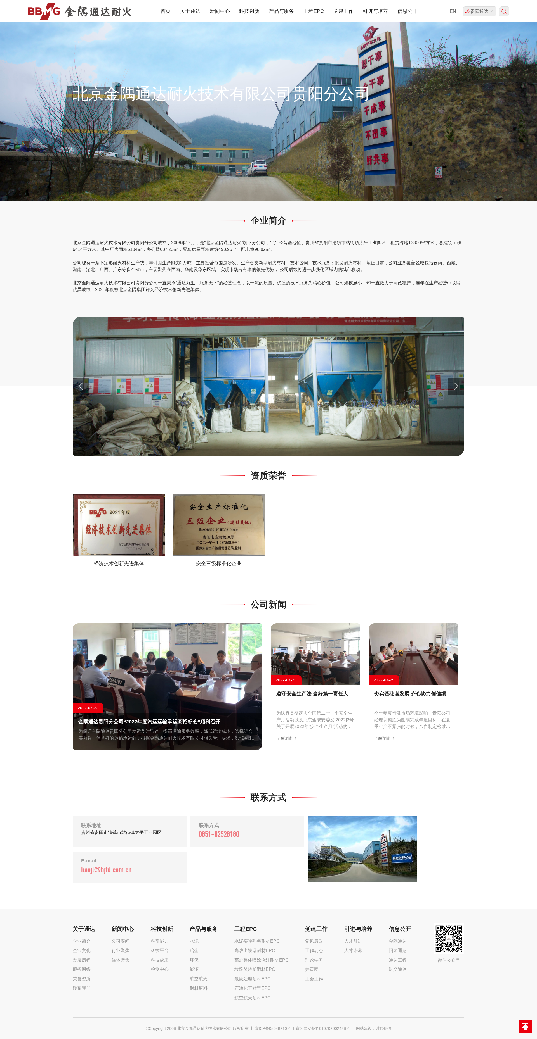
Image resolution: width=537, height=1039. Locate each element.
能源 (194, 969)
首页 (166, 11)
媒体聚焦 (120, 960)
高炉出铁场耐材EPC (254, 950)
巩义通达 (398, 969)
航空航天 (199, 978)
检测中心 (160, 969)
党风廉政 (314, 941)
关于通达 (190, 11)
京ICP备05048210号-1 (275, 1028)
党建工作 (343, 11)
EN (453, 11)
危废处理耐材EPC (252, 978)
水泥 (194, 941)
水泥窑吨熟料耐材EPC (257, 941)
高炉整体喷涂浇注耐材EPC (261, 960)
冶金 (194, 950)
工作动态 (314, 950)
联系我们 (82, 988)
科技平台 (160, 950)
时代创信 (383, 1028)
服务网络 (82, 969)
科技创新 (249, 11)
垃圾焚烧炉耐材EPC (254, 969)
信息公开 (407, 11)
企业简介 (82, 941)
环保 (194, 960)
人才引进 (353, 941)
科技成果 (160, 960)
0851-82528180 (219, 835)
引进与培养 (375, 11)
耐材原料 (199, 988)
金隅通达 (398, 941)
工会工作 (314, 978)
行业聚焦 (120, 950)
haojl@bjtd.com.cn (106, 871)
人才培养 (353, 950)
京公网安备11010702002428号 (323, 1028)
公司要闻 (120, 941)
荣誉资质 (82, 978)
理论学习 (314, 960)
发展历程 (82, 960)
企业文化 (82, 950)
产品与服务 (281, 11)
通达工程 (398, 960)
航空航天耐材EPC (252, 997)
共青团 (312, 969)
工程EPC (313, 11)
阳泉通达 (398, 950)
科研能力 (160, 941)
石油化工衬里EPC (252, 988)
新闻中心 (220, 11)
